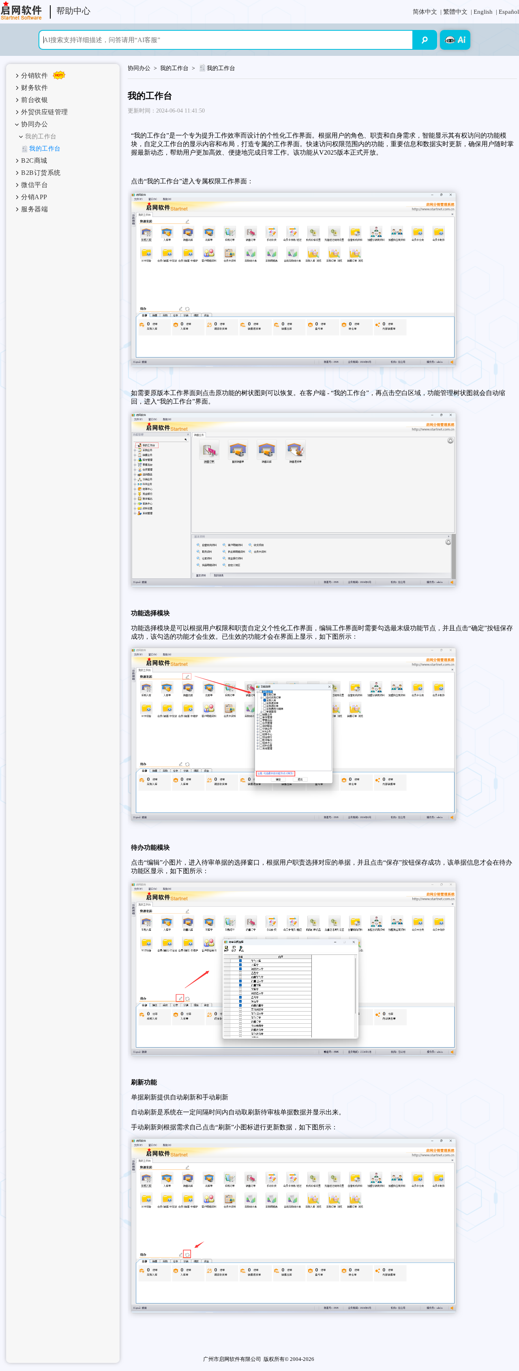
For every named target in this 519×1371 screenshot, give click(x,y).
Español (509, 12)
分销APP (34, 196)
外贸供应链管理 (44, 111)
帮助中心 (73, 11)
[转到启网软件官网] (21, 10)
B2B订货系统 (41, 172)
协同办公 (34, 124)
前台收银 (34, 99)
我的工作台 (41, 136)
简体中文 (425, 12)
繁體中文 (455, 12)
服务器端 (34, 209)
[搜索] (425, 40)
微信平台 (34, 184)
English (483, 12)
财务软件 (34, 87)
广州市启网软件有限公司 (232, 1359)
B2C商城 (34, 160)
